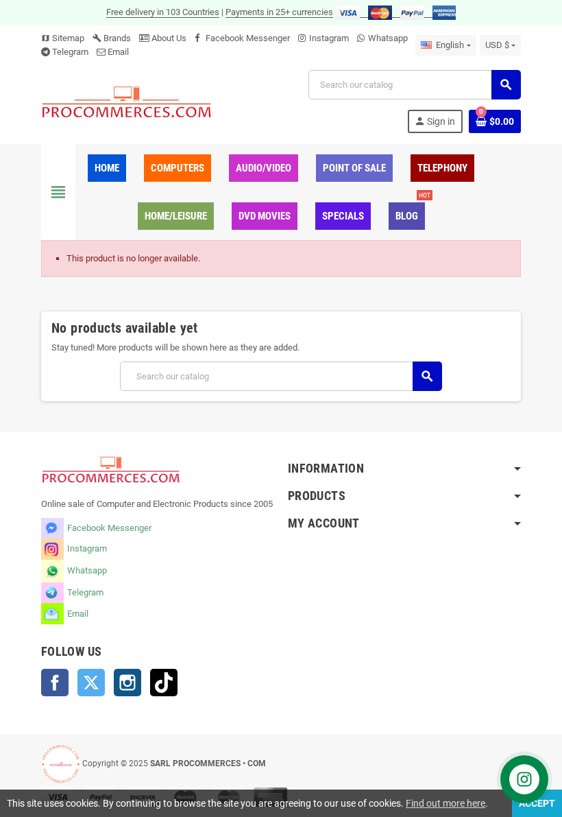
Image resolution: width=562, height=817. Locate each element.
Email (118, 52)
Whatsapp (388, 38)
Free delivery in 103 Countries (162, 12)
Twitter (91, 682)
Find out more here (445, 803)
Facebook (55, 682)
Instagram (329, 38)
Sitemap (62, 38)
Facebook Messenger (248, 38)
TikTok (164, 682)
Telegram (70, 52)
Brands (112, 38)
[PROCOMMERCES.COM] (126, 101)
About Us (167, 38)
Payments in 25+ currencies (279, 12)
